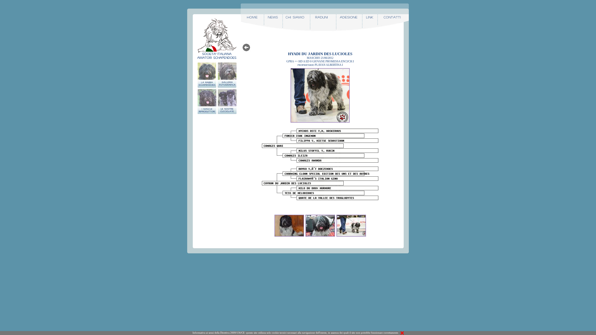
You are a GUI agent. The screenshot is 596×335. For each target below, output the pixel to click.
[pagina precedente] (246, 45)
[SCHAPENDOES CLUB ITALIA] (289, 214)
